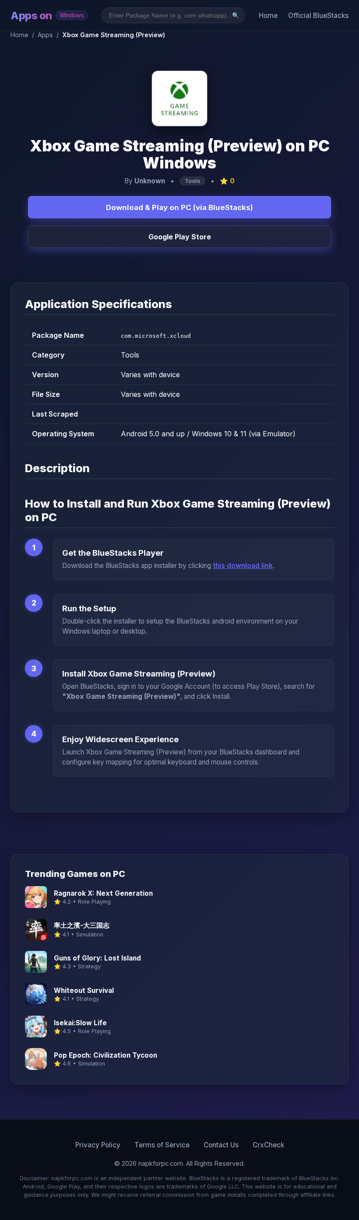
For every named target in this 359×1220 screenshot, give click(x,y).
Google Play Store (179, 236)
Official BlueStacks (318, 15)
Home (268, 15)
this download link (243, 565)
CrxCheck (268, 1145)
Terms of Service (162, 1145)
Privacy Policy (97, 1145)
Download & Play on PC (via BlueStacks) (179, 207)
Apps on (47, 15)
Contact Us (221, 1145)
